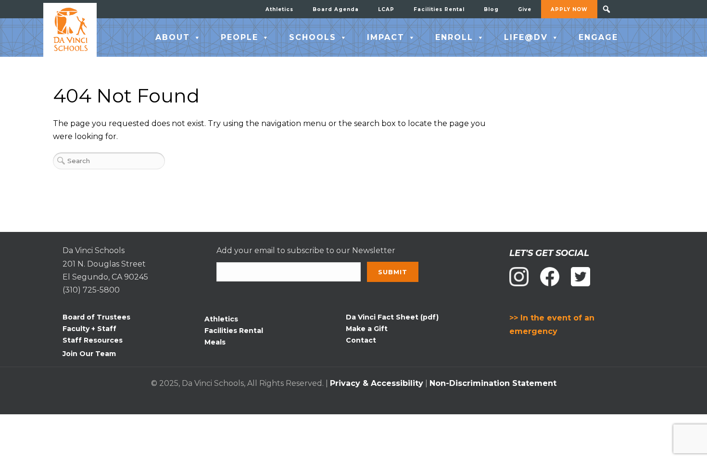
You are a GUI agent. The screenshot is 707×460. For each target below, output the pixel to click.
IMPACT (385, 37)
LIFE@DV (526, 37)
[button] (606, 9)
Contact (361, 340)
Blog (491, 9)
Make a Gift (367, 328)
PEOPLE (239, 37)
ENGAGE (598, 37)
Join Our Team (89, 353)
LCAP (386, 9)
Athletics (279, 9)
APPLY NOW (569, 9)
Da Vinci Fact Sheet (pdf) (392, 317)
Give (524, 9)
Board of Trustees (96, 317)
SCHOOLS (312, 37)
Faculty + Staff (89, 328)
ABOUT (172, 37)
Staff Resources (93, 340)
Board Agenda (336, 9)
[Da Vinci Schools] (70, 30)
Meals (215, 342)
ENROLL (454, 37)
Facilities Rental (439, 9)
